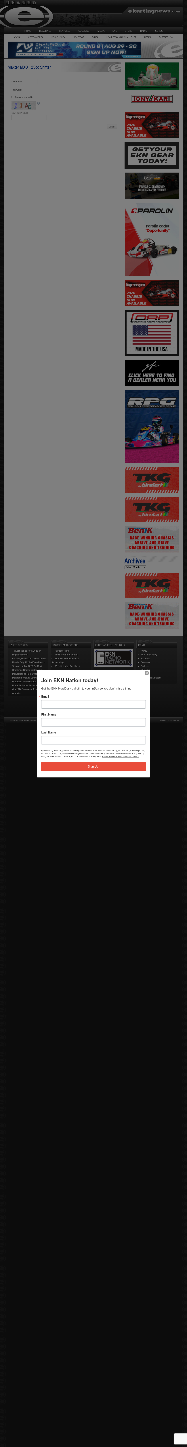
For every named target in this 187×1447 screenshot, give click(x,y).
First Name (48, 714)
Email (45, 696)
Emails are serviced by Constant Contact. (120, 756)
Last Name (48, 732)
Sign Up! (93, 766)
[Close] (147, 673)
